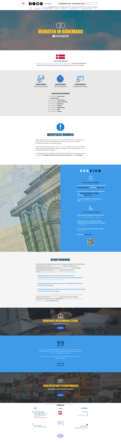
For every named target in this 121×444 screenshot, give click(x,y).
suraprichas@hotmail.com (82, 415)
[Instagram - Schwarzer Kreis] (41, 3)
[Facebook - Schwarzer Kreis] (30, 3)
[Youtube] (37, 3)
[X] (33, 3)
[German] (82, 3)
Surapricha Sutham (69, 4)
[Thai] (84, 3)
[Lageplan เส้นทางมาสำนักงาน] (60, 412)
